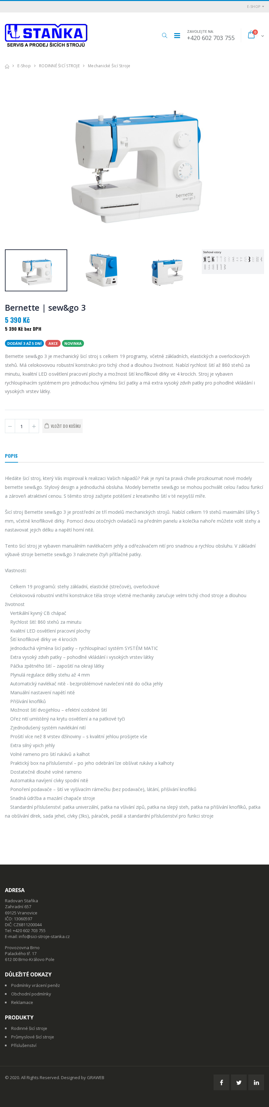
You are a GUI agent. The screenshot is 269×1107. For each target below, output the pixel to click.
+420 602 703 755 (211, 38)
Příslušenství (23, 1045)
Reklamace (22, 1002)
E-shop (254, 6)
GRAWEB (95, 1077)
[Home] (7, 66)
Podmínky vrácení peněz (35, 985)
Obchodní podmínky (31, 994)
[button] (164, 35)
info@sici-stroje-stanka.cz (44, 936)
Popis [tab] (11, 455)
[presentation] (13, 159)
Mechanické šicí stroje (109, 66)
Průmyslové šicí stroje (32, 1037)
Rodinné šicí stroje (29, 1028)
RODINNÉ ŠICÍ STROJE (59, 66)
